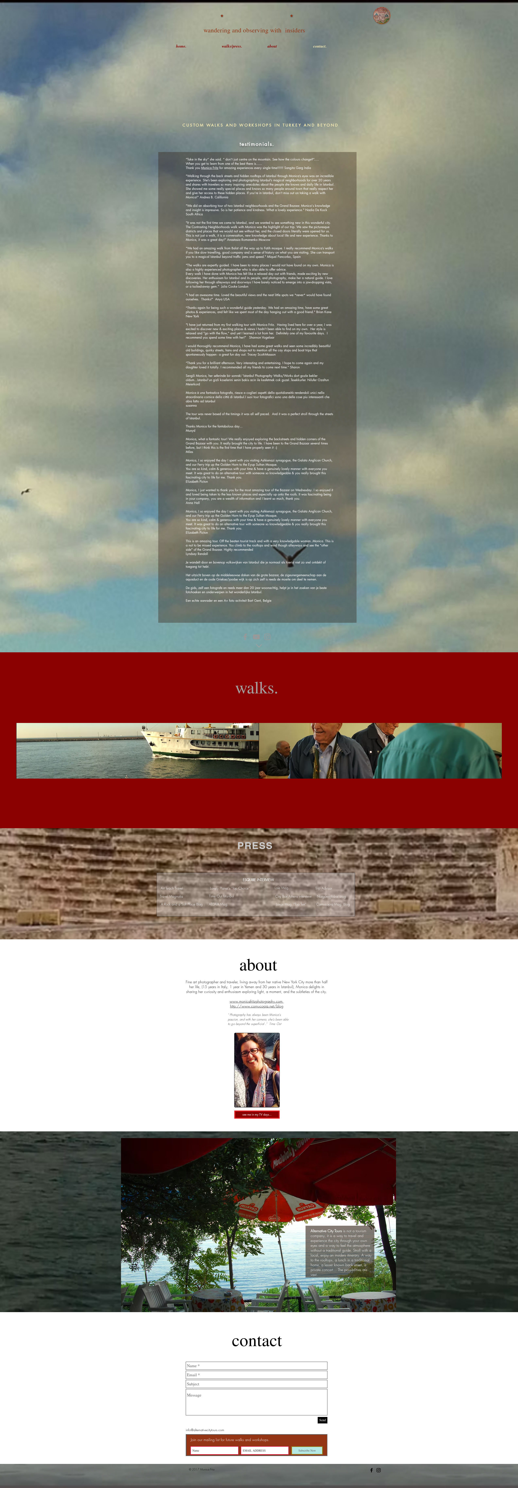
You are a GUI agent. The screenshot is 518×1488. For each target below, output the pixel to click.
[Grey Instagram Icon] (267, 636)
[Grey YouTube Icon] (256, 636)
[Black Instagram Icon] (378, 1470)
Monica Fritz (209, 168)
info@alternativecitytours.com (205, 1430)
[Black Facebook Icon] (371, 1470)
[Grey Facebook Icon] (245, 636)
